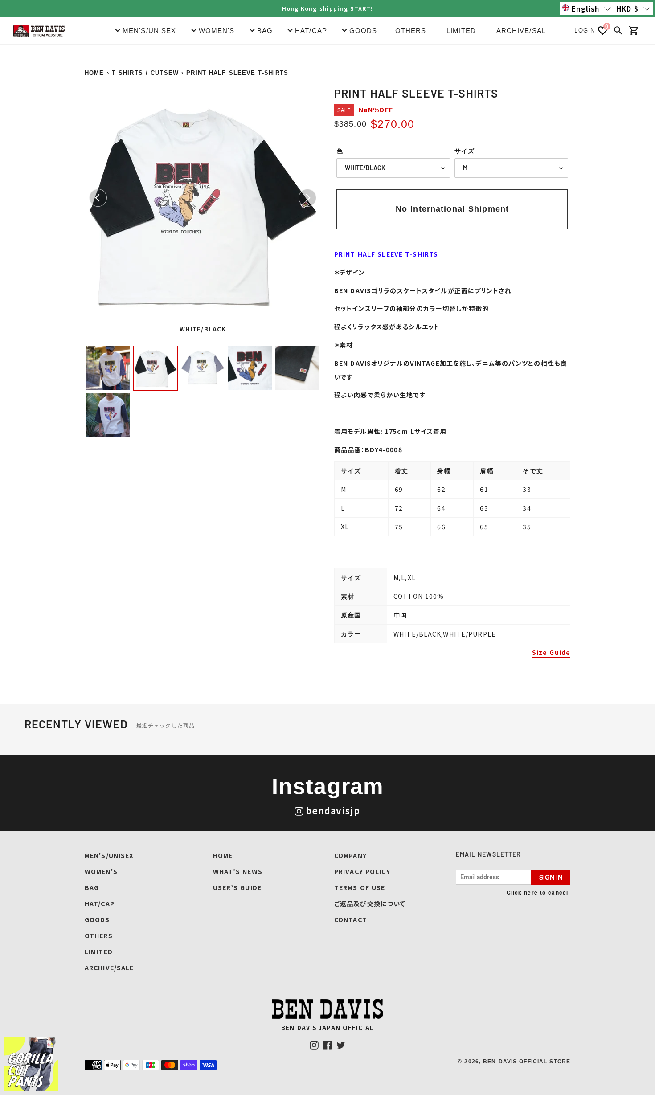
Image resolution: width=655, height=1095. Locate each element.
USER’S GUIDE (237, 887)
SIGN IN (550, 877)
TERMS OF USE (359, 887)
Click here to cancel (537, 892)
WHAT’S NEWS (237, 871)
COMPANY (350, 855)
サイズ (464, 151)
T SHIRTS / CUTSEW (145, 72)
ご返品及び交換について (369, 903)
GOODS (97, 919)
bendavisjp (333, 810)
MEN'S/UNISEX (109, 855)
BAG (92, 887)
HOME (94, 72)
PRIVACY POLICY (362, 871)
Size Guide (551, 652)
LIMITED (461, 30)
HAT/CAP (100, 903)
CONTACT (350, 919)
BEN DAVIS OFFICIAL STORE (526, 1061)
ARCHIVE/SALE (523, 30)
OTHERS (410, 30)
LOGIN (584, 30)
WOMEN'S (101, 871)
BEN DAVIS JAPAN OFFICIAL (327, 1027)
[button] (587, 8)
